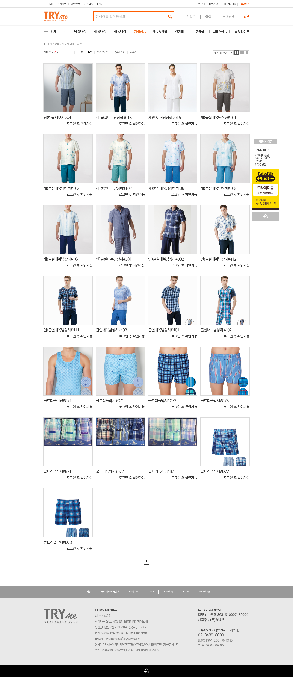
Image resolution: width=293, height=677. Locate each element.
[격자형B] (242, 52)
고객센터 (168, 591)
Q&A (151, 591)
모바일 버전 (205, 591)
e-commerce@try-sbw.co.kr (122, 639)
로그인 (201, 4)
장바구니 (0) (229, 4)
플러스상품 (219, 32)
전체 (53, 32)
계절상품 (140, 32)
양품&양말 (159, 32)
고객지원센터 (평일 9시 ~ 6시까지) (218, 630)
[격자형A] (236, 52)
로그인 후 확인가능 (132, 124)
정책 (246, 17)
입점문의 (88, 4)
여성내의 (100, 32)
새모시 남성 (68, 44)
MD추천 (228, 17)
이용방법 (75, 4)
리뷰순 (133, 52)
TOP (265, 217)
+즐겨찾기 (244, 4)
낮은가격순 (119, 52)
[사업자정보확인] (140, 621)
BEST (209, 17)
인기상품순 (102, 52)
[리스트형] (247, 52)
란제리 (179, 32)
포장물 (199, 32)
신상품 (190, 17)
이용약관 (86, 591)
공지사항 (62, 4)
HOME (49, 4)
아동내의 (120, 32)
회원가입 (213, 4)
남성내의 (80, 32)
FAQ (99, 4)
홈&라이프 (241, 32)
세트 (79, 44)
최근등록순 (86, 52)
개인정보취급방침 (110, 591)
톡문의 (185, 591)
